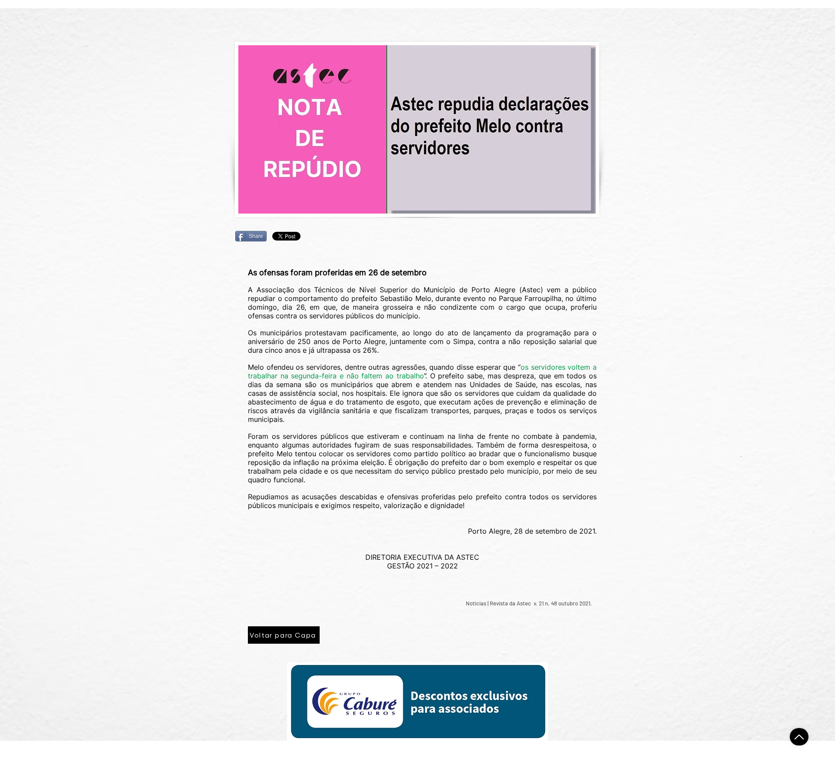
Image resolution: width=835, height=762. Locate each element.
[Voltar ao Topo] (799, 736)
